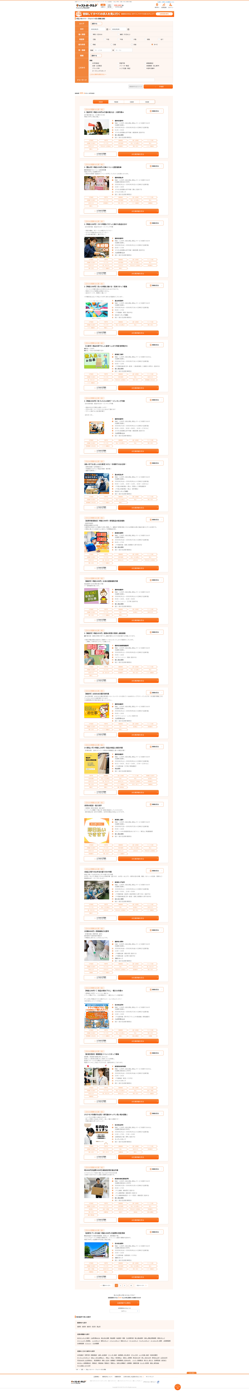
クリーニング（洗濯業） (84, 1341)
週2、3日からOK (146, 1358)
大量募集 (129, 1363)
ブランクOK (96, 68)
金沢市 (94, 1326)
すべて (156, 44)
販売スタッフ (104, 1341)
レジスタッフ (96, 1341)
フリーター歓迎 (124, 66)
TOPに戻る (191, 1373)
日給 (114, 44)
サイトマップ (149, 1376)
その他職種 (95, 1343)
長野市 (79, 1326)
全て (162, 39)
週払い (108, 1358)
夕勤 (135, 39)
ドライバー (88, 1343)
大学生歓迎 (95, 63)
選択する (94, 56)
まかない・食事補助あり (84, 1363)
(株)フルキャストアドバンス (124, 1381)
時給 (94, 44)
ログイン (123, 1311)
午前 (107, 39)
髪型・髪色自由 (154, 1363)
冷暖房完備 (136, 1363)
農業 (123, 1338)
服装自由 (100, 1363)
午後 (121, 39)
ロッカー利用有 (144, 1363)
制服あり (94, 1363)
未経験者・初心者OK (152, 66)
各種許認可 (118, 1376)
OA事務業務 (80, 1343)
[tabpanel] (96, 127)
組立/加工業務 (119, 899)
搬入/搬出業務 (119, 135)
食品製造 (118, 1338)
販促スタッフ (124, 1341)
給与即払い (119, 1358)
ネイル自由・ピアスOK (83, 1366)
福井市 (89, 1326)
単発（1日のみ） (98, 34)
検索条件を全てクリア (135, 86)
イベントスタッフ (120, 192)
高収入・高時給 (127, 1358)
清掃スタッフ (119, 958)
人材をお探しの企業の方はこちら (132, 1376)
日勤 (94, 39)
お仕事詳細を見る (138, 154)
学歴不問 (122, 63)
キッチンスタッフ (120, 1139)
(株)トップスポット (137, 1381)
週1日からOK (136, 1358)
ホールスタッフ (133, 1341)
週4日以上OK (155, 1358)
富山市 (98, 1326)
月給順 (147, 102)
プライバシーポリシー (149, 1382)
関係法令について (107, 1376)
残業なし (113, 1363)
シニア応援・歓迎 (124, 68)
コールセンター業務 (156, 1341)
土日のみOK (163, 1358)
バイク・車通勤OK (137, 1360)
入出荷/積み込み (120, 253)
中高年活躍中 (150, 68)
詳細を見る (155, 111)
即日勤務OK (97, 1360)
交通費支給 (157, 1360)
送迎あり (163, 1360)
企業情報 (96, 1376)
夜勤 (148, 39)
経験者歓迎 (149, 63)
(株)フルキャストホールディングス (98, 1381)
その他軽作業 (130, 1338)
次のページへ (140, 1285)
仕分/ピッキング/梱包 (121, 315)
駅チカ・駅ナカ (148, 1360)
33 (131, 1285)
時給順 (116, 102)
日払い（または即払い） (98, 1358)
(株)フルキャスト (112, 1381)
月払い (112, 1358)
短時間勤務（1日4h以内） (124, 1360)
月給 (135, 44)
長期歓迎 (112, 1360)
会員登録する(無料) (124, 1303)
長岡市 (84, 1326)
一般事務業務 (167, 1341)
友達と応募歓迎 (121, 1363)
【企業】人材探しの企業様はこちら (165, 2)
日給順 (132, 102)
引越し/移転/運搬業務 (150, 1338)
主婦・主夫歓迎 (97, 66)
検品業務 (117, 768)
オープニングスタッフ (99, 71)
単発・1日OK (105, 1360)
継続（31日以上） (125, 34)
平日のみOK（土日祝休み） (85, 1360)
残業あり (107, 1363)
